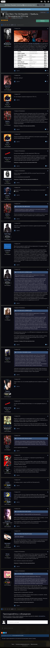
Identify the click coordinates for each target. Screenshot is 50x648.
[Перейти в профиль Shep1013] (7, 80)
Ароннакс (7, 543)
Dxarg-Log (7, 499)
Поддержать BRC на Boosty (25, 9)
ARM (7, 103)
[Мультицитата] (14, 70)
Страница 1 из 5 (20, 24)
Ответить (42, 20)
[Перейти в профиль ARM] (7, 97)
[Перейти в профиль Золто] (7, 311)
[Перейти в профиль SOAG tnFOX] (7, 153)
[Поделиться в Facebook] (6, 633)
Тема (13, 644)
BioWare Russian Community (14, 5)
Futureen (7, 358)
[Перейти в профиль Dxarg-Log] (7, 494)
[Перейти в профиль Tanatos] (7, 384)
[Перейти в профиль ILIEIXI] (7, 191)
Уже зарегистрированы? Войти (29, 5)
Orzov (7, 467)
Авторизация (4, 12)
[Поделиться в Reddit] (2, 633)
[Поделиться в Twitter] (4, 633)
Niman (7, 554)
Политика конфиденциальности (22, 644)
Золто (7, 316)
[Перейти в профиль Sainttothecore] (7, 174)
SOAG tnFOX (7, 158)
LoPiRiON (7, 250)
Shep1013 (7, 86)
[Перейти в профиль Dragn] (3, 15)
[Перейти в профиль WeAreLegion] (7, 420)
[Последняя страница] (15, 25)
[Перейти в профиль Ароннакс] (7, 536)
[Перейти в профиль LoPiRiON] (7, 246)
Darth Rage (7, 234)
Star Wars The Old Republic (34, 43)
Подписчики (43, 12)
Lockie (7, 482)
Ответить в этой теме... (14, 622)
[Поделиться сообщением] (47, 28)
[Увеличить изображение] (31, 36)
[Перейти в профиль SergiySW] (7, 514)
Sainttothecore (7, 179)
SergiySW (7, 521)
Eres (7, 579)
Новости (21, 17)
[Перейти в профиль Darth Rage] (7, 227)
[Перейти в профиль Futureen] (7, 352)
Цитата (18, 70)
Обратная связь (34, 644)
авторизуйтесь (42, 616)
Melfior (7, 121)
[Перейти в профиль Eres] (7, 574)
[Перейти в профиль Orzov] (7, 460)
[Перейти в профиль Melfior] (7, 115)
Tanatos (7, 391)
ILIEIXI (7, 195)
